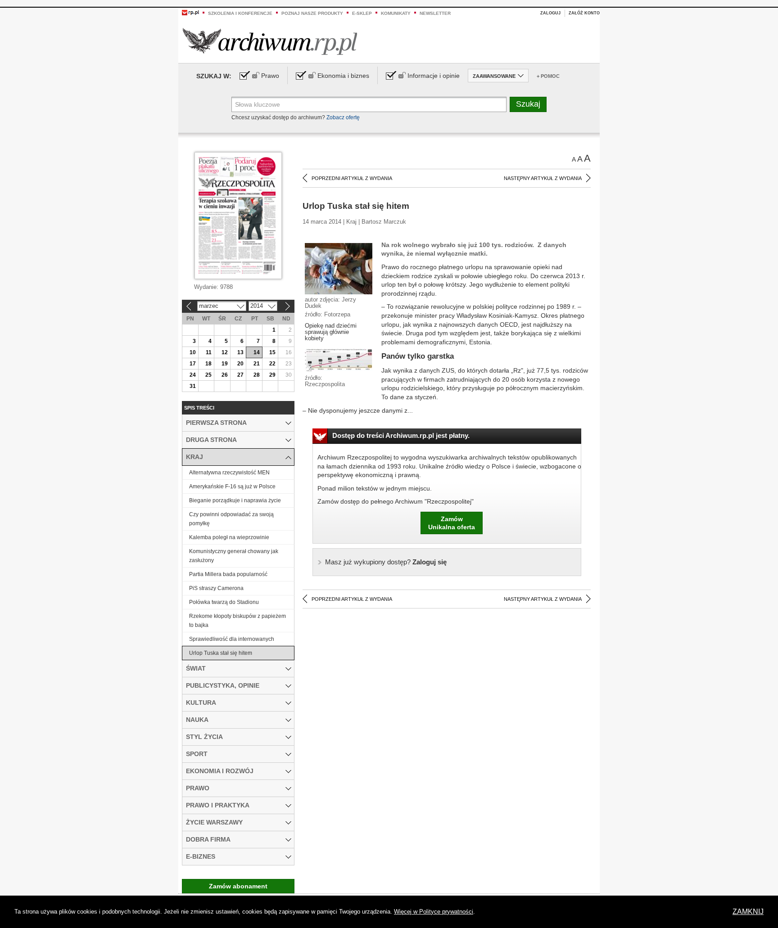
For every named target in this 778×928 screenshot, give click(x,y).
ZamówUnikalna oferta (451, 523)
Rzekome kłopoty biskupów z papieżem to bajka (237, 620)
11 (209, 352)
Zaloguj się (386, 562)
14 (256, 352)
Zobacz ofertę (343, 117)
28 (256, 375)
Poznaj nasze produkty (312, 13)
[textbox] (369, 104)
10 (193, 352)
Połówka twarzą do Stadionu (224, 602)
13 (240, 352)
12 (225, 352)
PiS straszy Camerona (216, 588)
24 (193, 375)
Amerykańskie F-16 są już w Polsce (232, 486)
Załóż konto (584, 13)
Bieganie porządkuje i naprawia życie (235, 500)
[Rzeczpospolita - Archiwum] (270, 41)
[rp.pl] (190, 12)
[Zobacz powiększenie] (338, 268)
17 (193, 363)
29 (272, 375)
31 (193, 386)
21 (256, 363)
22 (272, 363)
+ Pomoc (548, 76)
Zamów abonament (238, 886)
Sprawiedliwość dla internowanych (231, 639)
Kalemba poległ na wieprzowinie (229, 537)
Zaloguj (550, 13)
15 (272, 352)
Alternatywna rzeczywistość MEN (229, 472)
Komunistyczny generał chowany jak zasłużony (233, 555)
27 (240, 375)
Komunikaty (396, 13)
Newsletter (435, 13)
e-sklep (362, 13)
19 (225, 363)
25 (208, 375)
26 (225, 375)
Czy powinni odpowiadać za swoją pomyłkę (231, 519)
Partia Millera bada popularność (228, 574)
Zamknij (748, 911)
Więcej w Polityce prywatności (433, 911)
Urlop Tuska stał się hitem (220, 653)
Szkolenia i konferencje (240, 13)
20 (240, 363)
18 (208, 363)
